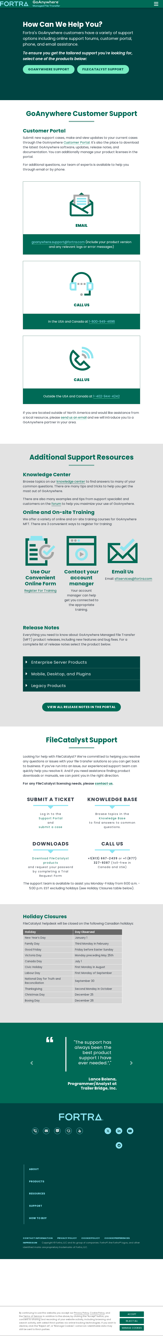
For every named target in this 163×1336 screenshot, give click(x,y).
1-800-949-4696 (102, 321)
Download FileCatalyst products (50, 860)
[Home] (30, 4)
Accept (132, 1314)
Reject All (132, 1321)
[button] (32, 1063)
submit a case (51, 827)
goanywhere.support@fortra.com (58, 242)
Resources (37, 1193)
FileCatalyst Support (103, 69)
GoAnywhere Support (48, 69)
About (34, 1169)
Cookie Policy (97, 1312)
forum (56, 503)
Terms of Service (32, 1316)
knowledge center (70, 481)
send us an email (74, 417)
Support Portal (51, 818)
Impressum (30, 1242)
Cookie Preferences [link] (117, 1238)
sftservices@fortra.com (133, 578)
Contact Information (38, 1238)
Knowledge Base (112, 818)
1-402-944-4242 (106, 396)
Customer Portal (77, 142)
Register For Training (40, 590)
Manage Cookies (132, 1327)
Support (35, 1206)
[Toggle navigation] (156, 4)
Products (36, 1181)
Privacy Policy (81, 1312)
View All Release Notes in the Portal (81, 707)
